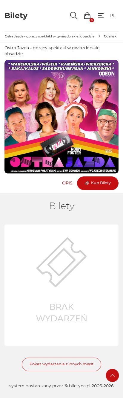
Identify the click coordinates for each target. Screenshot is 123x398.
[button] (87, 15)
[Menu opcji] (100, 15)
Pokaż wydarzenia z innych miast (61, 364)
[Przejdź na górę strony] (112, 375)
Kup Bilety (100, 183)
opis (67, 183)
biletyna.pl (79, 386)
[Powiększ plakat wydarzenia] (61, 116)
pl (113, 16)
